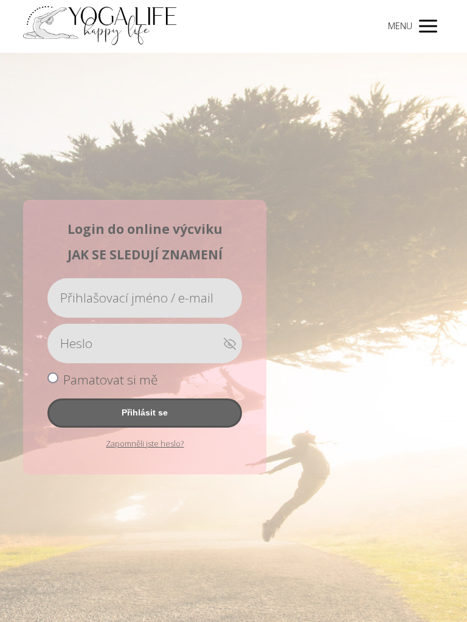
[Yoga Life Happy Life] (99, 26)
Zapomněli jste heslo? (145, 443)
